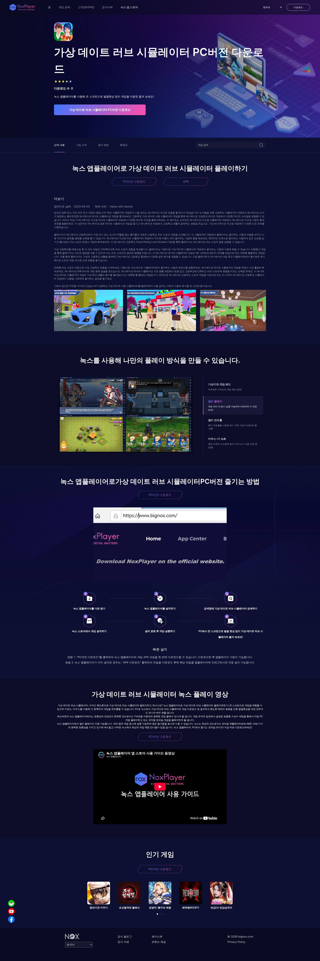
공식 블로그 (125, 936)
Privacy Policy (236, 942)
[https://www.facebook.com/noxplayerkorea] (11, 919)
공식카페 (107, 7)
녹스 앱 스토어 (129, 7)
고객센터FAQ (86, 7)
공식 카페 (123, 942)
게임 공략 (64, 7)
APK (186, 181)
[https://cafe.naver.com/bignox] (11, 903)
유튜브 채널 (159, 942)
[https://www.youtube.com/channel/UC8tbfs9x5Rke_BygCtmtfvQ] (11, 911)
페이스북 (157, 936)
